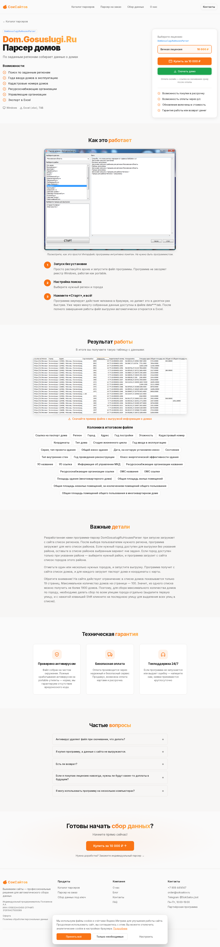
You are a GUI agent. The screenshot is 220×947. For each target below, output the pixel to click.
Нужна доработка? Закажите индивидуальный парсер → (110, 855)
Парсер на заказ (111, 6)
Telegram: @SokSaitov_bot (183, 897)
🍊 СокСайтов (15, 882)
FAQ (115, 902)
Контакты (118, 897)
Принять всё (74, 936)
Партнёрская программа (182, 906)
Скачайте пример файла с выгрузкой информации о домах (112, 418)
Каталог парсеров (83, 6)
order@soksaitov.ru (179, 892)
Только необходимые (110, 936)
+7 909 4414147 (177, 887)
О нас (153, 6)
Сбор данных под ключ (72, 897)
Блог (115, 892)
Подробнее (120, 928)
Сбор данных (135, 6)
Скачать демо (187, 71)
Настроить (146, 936)
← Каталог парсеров (15, 21)
